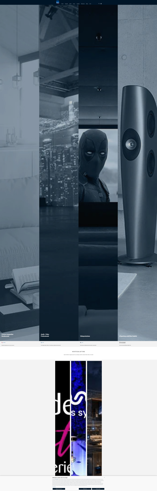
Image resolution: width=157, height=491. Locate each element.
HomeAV (66, 3)
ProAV (70, 3)
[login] (101, 3)
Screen (74, 3)
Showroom (83, 3)
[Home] (58, 2)
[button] (104, 477)
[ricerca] (99, 3)
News (87, 3)
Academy (78, 3)
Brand (62, 3)
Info (90, 3)
